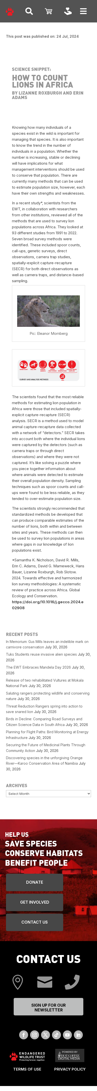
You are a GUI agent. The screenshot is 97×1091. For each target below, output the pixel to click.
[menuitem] (9, 11)
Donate (34, 882)
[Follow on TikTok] (56, 1034)
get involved (34, 902)
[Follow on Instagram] (34, 1034)
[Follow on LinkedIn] (78, 1034)
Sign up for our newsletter (48, 1007)
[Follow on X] (45, 1034)
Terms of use (27, 1069)
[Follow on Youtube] (67, 1034)
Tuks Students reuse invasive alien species (41, 654)
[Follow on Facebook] (23, 1034)
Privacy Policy (70, 1069)
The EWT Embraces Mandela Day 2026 (38, 667)
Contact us (34, 922)
